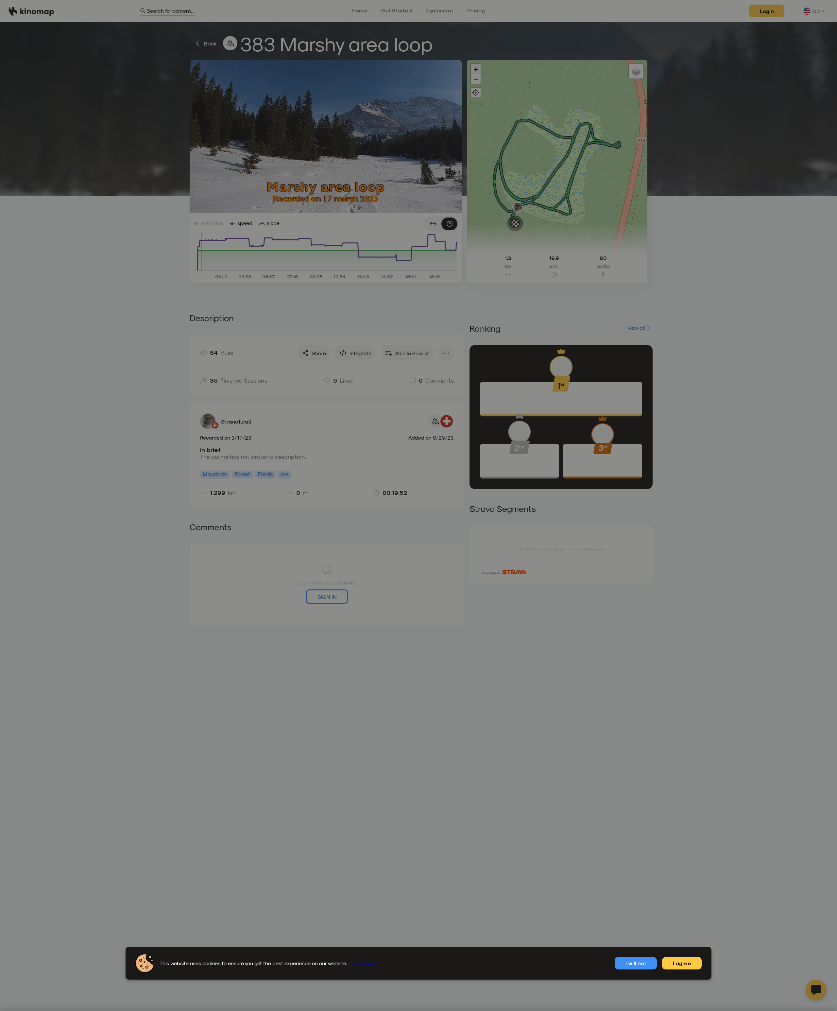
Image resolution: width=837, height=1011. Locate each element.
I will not (635, 963)
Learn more (362, 963)
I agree (682, 963)
